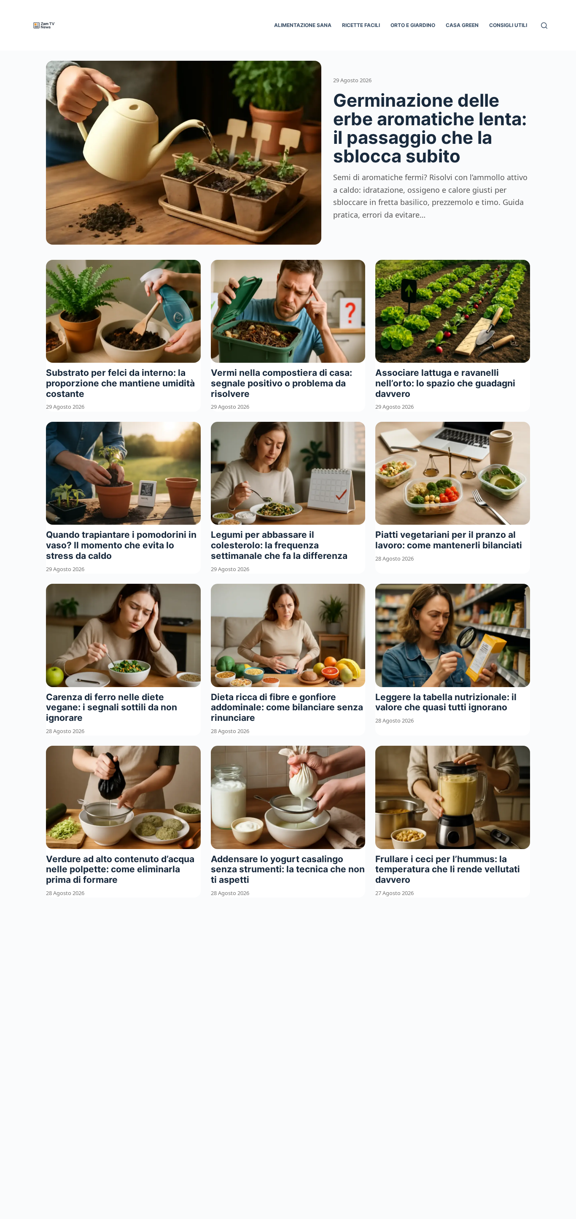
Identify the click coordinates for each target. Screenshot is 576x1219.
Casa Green (462, 25)
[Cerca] (544, 25)
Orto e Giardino (412, 25)
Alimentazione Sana (302, 25)
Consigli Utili (508, 25)
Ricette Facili (361, 25)
